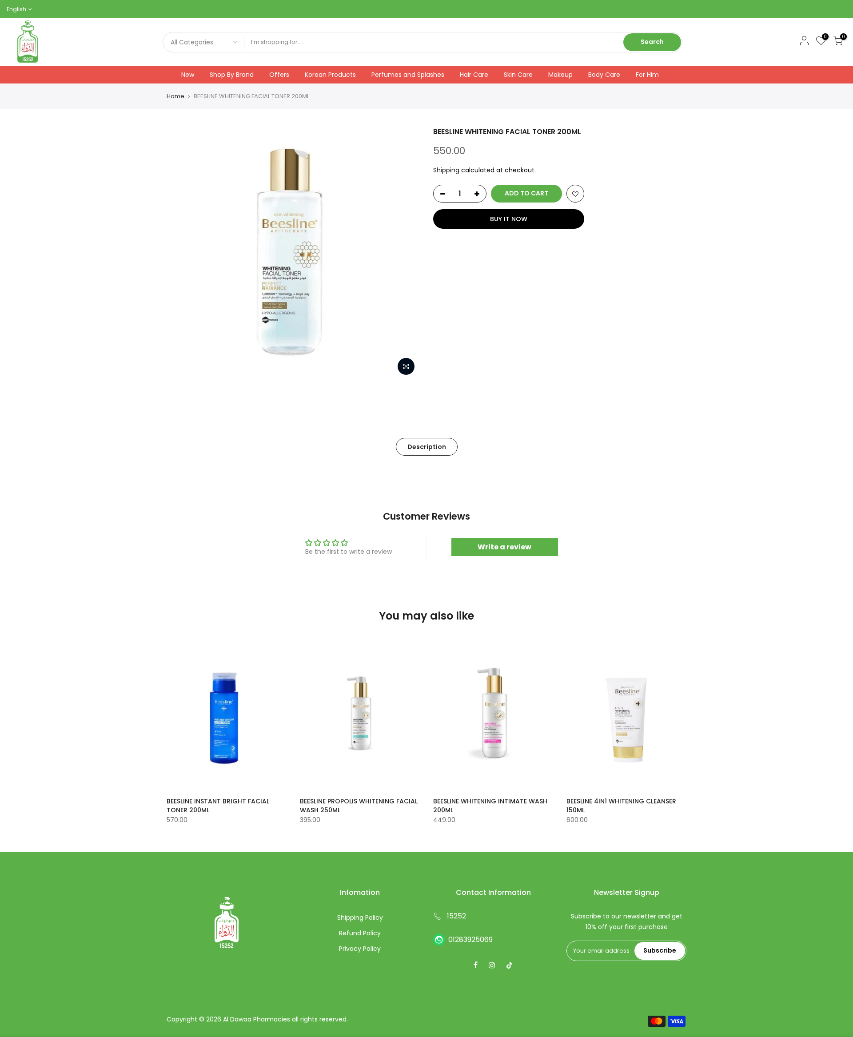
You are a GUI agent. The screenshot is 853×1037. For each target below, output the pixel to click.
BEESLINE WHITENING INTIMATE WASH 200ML (490, 806)
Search (652, 41)
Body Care (604, 74)
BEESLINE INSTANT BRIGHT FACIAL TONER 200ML (218, 806)
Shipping (446, 170)
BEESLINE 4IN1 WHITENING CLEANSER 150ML (621, 806)
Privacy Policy (360, 948)
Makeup (560, 74)
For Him (647, 74)
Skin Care (518, 74)
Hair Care (474, 74)
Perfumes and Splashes (407, 74)
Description (426, 446)
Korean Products (330, 74)
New (187, 74)
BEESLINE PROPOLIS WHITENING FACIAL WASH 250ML (359, 806)
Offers (279, 74)
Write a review (504, 547)
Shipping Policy (360, 917)
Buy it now (508, 219)
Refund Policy (360, 933)
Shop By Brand (232, 74)
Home (175, 96)
